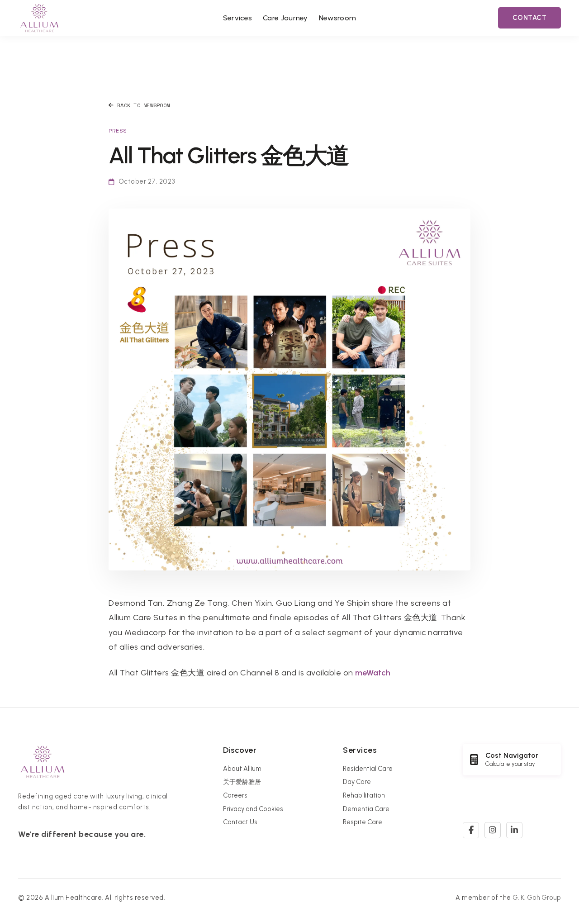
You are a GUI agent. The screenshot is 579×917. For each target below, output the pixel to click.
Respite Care (362, 822)
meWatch (372, 673)
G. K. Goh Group (537, 897)
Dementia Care (366, 809)
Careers (235, 795)
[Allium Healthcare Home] (39, 18)
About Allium (242, 769)
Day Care (357, 782)
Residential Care (368, 769)
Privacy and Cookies (253, 809)
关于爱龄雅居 (242, 782)
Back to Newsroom (143, 105)
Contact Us (240, 822)
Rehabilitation (364, 795)
